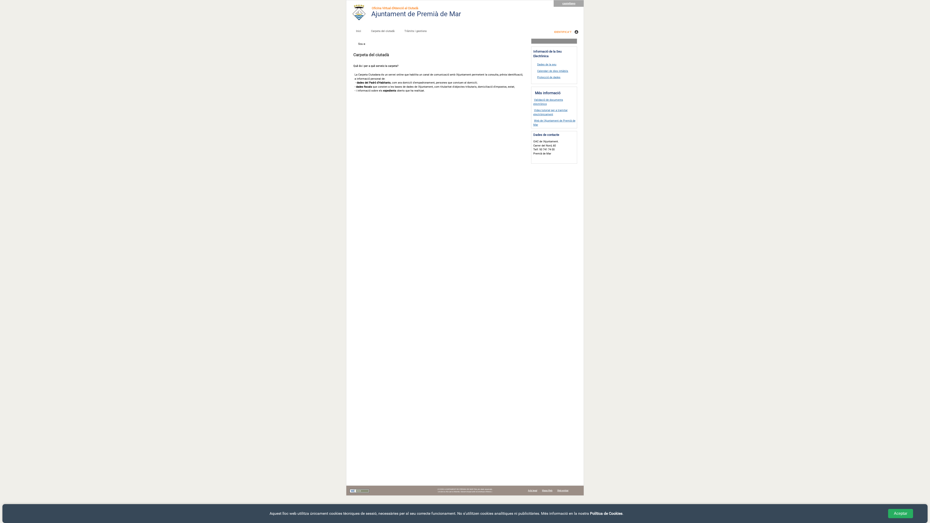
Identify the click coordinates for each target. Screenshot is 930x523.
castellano (568, 3)
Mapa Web (547, 490)
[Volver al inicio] (359, 12)
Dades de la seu (546, 64)
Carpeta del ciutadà (383, 31)
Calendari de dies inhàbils (552, 71)
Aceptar (900, 513)
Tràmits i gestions (415, 31)
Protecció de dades (548, 77)
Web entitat (562, 490)
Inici (358, 31)
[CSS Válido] (359, 492)
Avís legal (532, 490)
